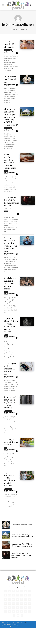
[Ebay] (9, 595)
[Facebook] (17, 595)
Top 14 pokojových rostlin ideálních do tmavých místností (9, 479)
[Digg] (25, 591)
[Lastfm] (13, 599)
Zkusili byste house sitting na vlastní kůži (11, 442)
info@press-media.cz (9, 51)
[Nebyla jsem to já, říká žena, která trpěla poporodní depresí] (27, 281)
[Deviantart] (21, 591)
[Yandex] (14, 615)
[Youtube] (18, 615)
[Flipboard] (25, 595)
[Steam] (17, 607)
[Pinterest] (13, 603)
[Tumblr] (29, 607)
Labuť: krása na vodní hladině (10, 77)
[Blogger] (9, 591)
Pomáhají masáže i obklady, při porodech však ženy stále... (22, 545)
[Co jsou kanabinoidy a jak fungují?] (27, 44)
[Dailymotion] (13, 591)
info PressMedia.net (9, 172)
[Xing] (22, 615)
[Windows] (21, 611)
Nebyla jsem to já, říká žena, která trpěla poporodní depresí (10, 283)
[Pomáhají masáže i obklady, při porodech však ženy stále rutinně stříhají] (27, 157)
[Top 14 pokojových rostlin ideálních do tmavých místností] (27, 475)
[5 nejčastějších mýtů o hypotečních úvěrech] (27, 366)
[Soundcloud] (5, 607)
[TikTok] (25, 607)
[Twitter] (9, 611)
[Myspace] (25, 599)
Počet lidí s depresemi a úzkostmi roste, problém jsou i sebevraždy (11, 243)
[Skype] (29, 603)
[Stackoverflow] (13, 607)
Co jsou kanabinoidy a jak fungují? (10, 44)
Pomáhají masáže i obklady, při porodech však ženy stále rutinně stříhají (10, 161)
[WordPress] (25, 611)
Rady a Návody (7, 50)
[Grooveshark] (5, 599)
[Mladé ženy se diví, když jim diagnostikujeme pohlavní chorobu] (28, 200)
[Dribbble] (5, 595)
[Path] (5, 603)
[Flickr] (21, 595)
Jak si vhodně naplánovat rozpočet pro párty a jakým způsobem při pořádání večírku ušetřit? (11, 117)
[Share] (25, 603)
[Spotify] (9, 607)
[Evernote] (13, 595)
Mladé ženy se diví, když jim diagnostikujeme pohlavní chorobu (11, 202)
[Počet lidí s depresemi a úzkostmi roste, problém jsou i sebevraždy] (27, 240)
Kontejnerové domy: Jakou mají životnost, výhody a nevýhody (10, 402)
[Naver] (29, 599)
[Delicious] (17, 591)
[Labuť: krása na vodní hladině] (27, 79)
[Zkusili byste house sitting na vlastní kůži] (27, 442)
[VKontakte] (17, 611)
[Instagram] (9, 599)
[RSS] (21, 603)
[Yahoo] (29, 611)
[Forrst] (29, 595)
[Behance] (5, 591)
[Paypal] (9, 603)
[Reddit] (17, 603)
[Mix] (21, 599)
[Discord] (29, 591)
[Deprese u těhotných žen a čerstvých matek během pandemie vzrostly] (27, 321)
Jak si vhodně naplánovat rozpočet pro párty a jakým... (22, 535)
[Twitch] (5, 611)
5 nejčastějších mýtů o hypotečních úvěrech (10, 367)
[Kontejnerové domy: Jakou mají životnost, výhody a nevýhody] (27, 399)
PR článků (27, 623)
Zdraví (5, 171)
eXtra (5, 82)
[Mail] (17, 599)
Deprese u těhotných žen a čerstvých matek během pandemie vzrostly (11, 325)
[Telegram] (21, 607)
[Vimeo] (13, 611)
